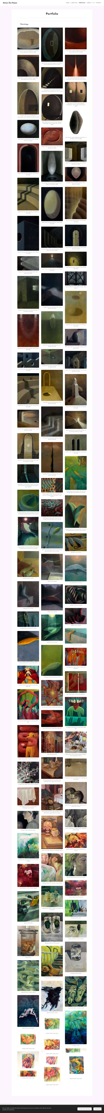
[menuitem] (68, 3)
